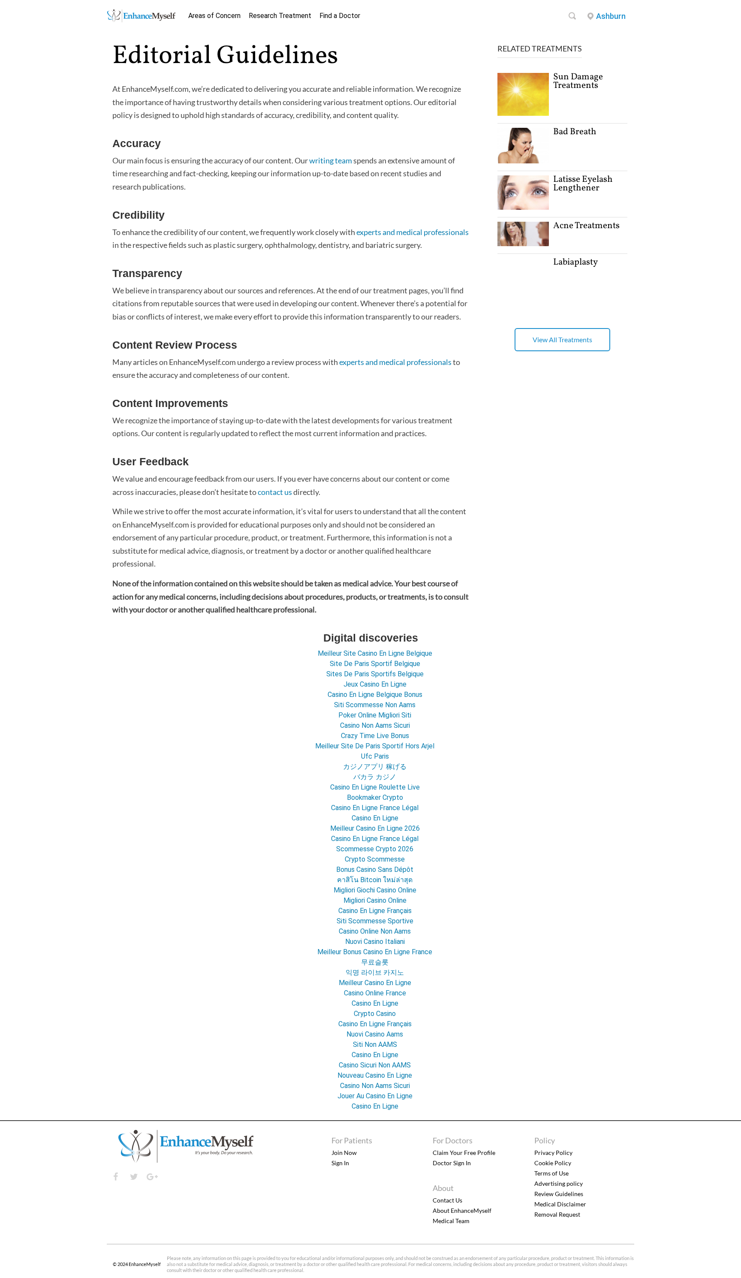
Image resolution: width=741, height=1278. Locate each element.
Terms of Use (551, 1173)
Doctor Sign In (452, 1162)
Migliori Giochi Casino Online (375, 890)
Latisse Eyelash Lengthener (583, 183)
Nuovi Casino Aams (374, 1034)
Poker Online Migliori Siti (374, 715)
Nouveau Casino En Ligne (374, 1075)
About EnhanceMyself (462, 1210)
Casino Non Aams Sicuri (375, 725)
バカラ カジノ (374, 777)
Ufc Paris (375, 756)
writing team (330, 160)
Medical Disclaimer (560, 1204)
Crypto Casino (375, 1014)
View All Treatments (562, 339)
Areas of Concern (214, 16)
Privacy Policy (553, 1152)
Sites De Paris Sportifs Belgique (375, 674)
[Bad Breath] (523, 161)
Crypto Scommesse (375, 859)
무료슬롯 (375, 962)
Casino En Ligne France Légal (375, 808)
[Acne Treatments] (523, 244)
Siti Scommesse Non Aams (375, 705)
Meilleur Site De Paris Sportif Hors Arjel (374, 746)
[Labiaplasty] (523, 320)
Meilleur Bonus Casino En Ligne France (374, 952)
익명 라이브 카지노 (375, 972)
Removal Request (557, 1214)
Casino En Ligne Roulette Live (375, 787)
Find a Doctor (339, 16)
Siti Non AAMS (375, 1044)
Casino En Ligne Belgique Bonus (375, 694)
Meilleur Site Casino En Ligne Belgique (375, 653)
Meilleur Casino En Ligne (375, 983)
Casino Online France (375, 993)
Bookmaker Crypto (375, 797)
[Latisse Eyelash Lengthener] (523, 207)
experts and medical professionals (412, 232)
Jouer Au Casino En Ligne (375, 1096)
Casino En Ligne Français (375, 911)
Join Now (344, 1152)
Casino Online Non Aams (375, 931)
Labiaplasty (575, 262)
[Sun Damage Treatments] (523, 113)
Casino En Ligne (375, 818)
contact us (275, 492)
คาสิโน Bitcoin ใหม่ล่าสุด (375, 880)
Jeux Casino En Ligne (375, 684)
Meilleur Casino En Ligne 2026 (375, 828)
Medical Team (451, 1220)
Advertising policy (558, 1183)
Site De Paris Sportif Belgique (375, 664)
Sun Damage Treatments (578, 81)
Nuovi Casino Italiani (375, 941)
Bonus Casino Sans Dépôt (374, 869)
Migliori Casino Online (375, 900)
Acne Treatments (586, 226)
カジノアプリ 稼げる (375, 767)
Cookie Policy (552, 1162)
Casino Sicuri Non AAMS (375, 1065)
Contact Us (447, 1200)
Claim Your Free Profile (464, 1152)
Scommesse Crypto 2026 (374, 849)
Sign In (340, 1162)
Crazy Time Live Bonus (375, 736)
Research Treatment (280, 16)
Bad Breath (574, 132)
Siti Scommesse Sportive (375, 921)
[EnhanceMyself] (141, 20)
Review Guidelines (558, 1193)
